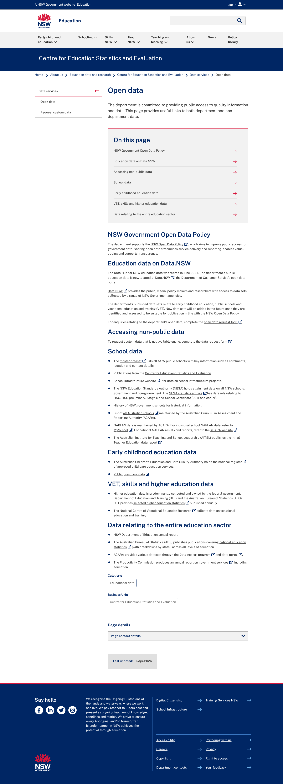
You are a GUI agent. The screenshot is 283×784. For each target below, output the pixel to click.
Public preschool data (131, 474)
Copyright (163, 758)
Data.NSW (164, 278)
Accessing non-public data (133, 172)
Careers (161, 749)
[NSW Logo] (44, 21)
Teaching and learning (160, 39)
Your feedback (216, 767)
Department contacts (171, 767)
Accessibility (165, 740)
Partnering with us (218, 740)
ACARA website (223, 430)
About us (191, 39)
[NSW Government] (43, 762)
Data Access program (197, 555)
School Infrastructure (177, 709)
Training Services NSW (226, 700)
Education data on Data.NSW (134, 161)
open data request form (223, 322)
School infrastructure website (137, 381)
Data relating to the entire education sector (144, 214)
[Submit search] (239, 20)
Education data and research (90, 75)
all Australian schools (140, 413)
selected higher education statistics (161, 503)
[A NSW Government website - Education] (64, 5)
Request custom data (55, 112)
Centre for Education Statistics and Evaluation (100, 58)
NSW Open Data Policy (169, 244)
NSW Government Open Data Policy (139, 150)
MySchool (123, 430)
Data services (199, 75)
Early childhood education (49, 39)
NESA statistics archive (188, 393)
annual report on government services (203, 562)
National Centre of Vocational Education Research (158, 511)
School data (122, 182)
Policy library (233, 39)
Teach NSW (132, 39)
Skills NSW (109, 39)
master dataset (133, 361)
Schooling (85, 37)
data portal (232, 555)
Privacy (211, 749)
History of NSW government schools (139, 405)
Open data (47, 102)
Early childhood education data (136, 193)
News (212, 37)
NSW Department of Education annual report (146, 534)
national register (232, 462)
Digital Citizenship (177, 700)
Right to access (217, 758)
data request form (216, 341)
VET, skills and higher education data (140, 203)
